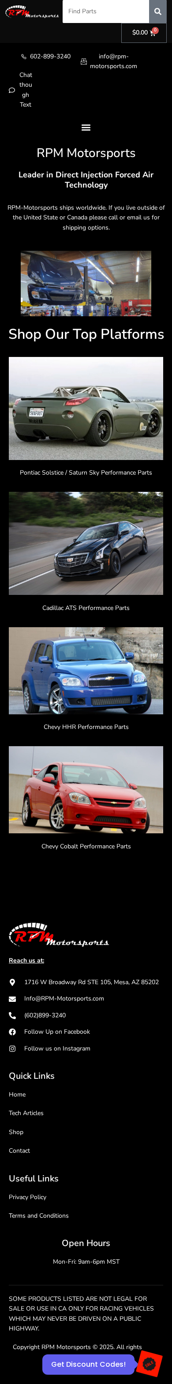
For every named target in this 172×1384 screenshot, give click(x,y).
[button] (86, 127)
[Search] (158, 11)
